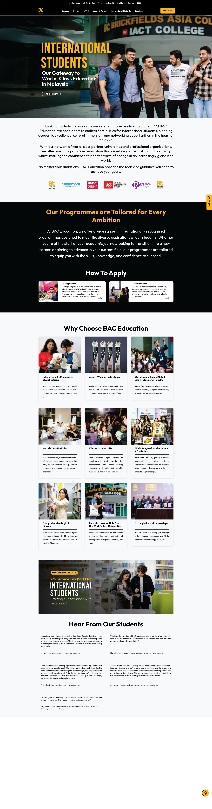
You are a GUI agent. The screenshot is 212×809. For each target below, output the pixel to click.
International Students (117, 756)
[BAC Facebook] (140, 791)
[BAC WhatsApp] (160, 791)
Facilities (111, 762)
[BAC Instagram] (150, 791)
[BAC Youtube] (155, 791)
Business (41, 756)
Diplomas (77, 751)
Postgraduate (79, 762)
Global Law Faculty (116, 772)
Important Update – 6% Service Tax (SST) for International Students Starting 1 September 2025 (104, 3)
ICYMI (110, 751)
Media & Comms (45, 772)
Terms (145, 746)
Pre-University (79, 746)
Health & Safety (149, 756)
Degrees (76, 756)
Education (42, 762)
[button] (205, 793)
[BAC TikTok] (164, 791)
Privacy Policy (149, 751)
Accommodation (115, 767)
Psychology (43, 767)
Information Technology (48, 751)
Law (40, 746)
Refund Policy (148, 762)
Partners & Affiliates (116, 746)
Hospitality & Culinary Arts (49, 777)
